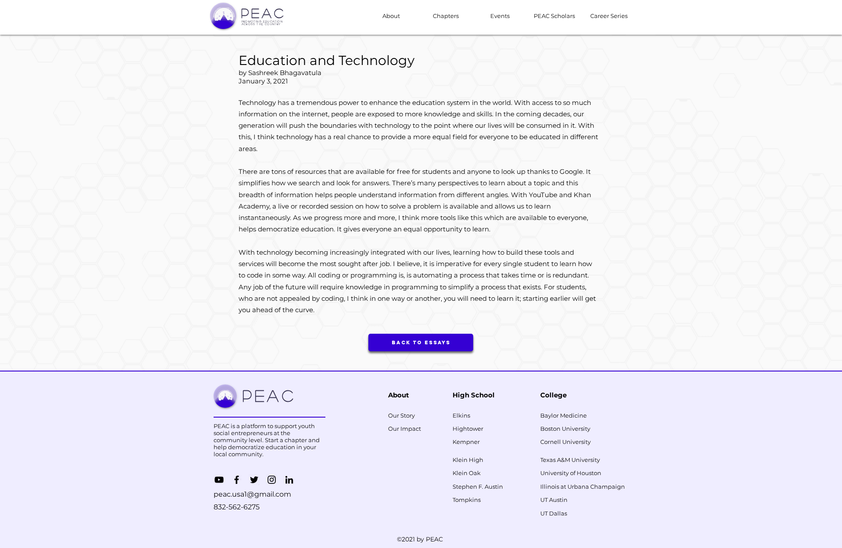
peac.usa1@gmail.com (252, 494)
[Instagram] (271, 479)
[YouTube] (219, 479)
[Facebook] (236, 479)
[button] (500, 16)
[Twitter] (254, 479)
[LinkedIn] (289, 479)
